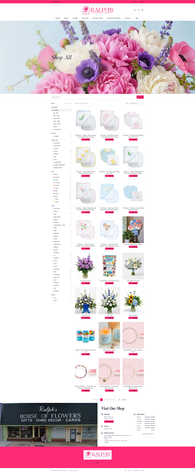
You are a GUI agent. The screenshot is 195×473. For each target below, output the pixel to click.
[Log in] (138, 10)
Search (141, 97)
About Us (134, 1)
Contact (141, 1)
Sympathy (75, 18)
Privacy (130, 470)
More (137, 18)
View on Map (109, 421)
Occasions (127, 18)
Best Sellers (85, 18)
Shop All (57, 18)
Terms (125, 470)
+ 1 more (110, 437)
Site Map (142, 470)
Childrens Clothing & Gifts (114, 18)
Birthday (66, 18)
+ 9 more (106, 442)
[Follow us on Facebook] (97, 462)
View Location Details (147, 434)
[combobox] (136, 103)
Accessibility (135, 470)
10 (119, 399)
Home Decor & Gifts (98, 18)
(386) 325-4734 (56, 1)
